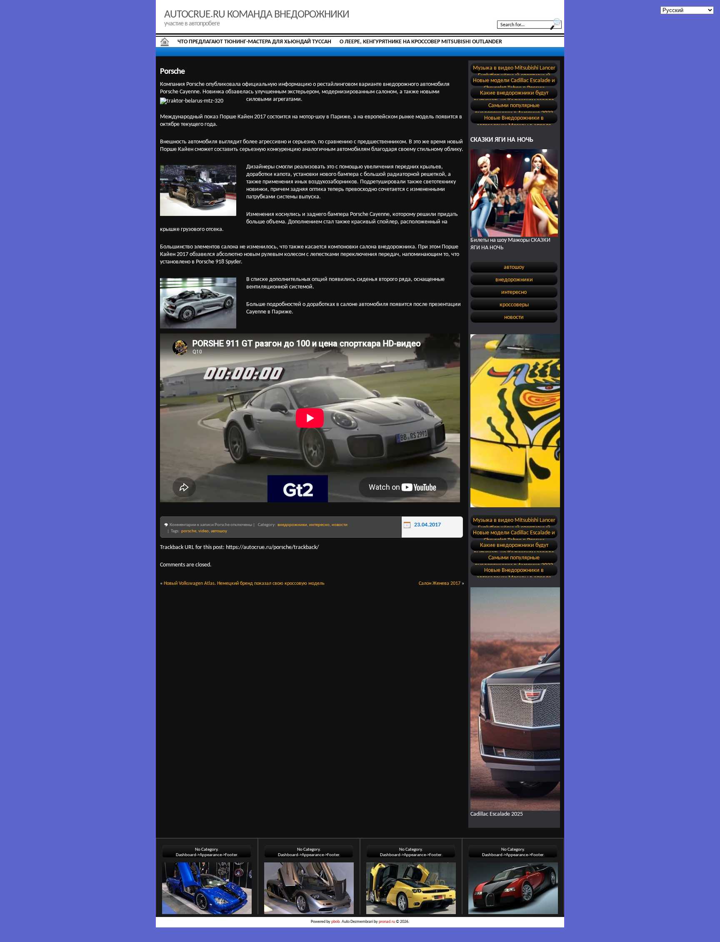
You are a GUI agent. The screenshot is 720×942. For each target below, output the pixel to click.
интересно (319, 525)
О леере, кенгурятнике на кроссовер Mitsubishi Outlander (421, 42)
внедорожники (292, 525)
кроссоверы (514, 305)
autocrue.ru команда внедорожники (256, 14)
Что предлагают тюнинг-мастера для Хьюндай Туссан (254, 42)
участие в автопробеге (192, 23)
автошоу (219, 531)
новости (340, 525)
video (203, 531)
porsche (188, 531)
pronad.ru (387, 921)
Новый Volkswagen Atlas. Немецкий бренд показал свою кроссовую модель (244, 583)
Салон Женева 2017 (439, 583)
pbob (335, 921)
